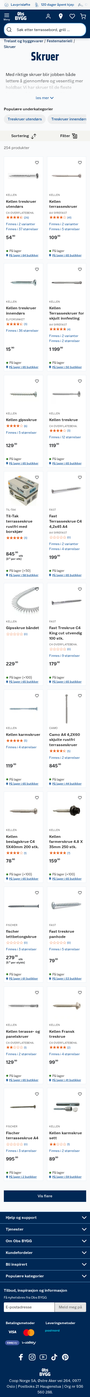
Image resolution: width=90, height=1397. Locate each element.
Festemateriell (59, 41)
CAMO (53, 728)
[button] (45, 1196)
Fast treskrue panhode (61, 934)
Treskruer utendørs (25, 119)
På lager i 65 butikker (67, 255)
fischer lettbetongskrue (21, 934)
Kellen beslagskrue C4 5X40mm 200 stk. (22, 841)
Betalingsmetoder (20, 1323)
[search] (9, 29)
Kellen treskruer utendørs (21, 204)
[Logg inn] (48, 16)
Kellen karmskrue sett (65, 1135)
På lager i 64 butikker (23, 255)
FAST (52, 509)
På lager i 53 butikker (67, 978)
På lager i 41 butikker (66, 1080)
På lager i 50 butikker (67, 367)
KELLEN (11, 195)
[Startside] (27, 16)
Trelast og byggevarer (23, 41)
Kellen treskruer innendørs (21, 311)
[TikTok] (54, 1357)
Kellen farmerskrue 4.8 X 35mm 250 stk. (66, 841)
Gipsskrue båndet (22, 628)
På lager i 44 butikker (67, 783)
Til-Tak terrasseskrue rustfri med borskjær (19, 524)
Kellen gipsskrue (21, 419)
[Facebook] (21, 1357)
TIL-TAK (11, 509)
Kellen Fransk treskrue (61, 1034)
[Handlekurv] (83, 16)
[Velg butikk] (60, 16)
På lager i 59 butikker (67, 1176)
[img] (23, 217)
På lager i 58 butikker (23, 575)
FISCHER (12, 925)
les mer (42, 98)
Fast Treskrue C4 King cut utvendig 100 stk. (65, 633)
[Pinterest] (65, 1357)
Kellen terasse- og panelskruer (23, 1034)
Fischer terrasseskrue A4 (22, 1135)
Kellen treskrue (63, 419)
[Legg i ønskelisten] (37, 163)
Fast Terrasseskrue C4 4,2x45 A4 (65, 521)
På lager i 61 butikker (23, 978)
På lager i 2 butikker (23, 1176)
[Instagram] (32, 1357)
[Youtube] (43, 1357)
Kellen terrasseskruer (63, 204)
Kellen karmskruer (23, 734)
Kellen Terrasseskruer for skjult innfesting (66, 313)
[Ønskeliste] (72, 16)
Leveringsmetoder (60, 1323)
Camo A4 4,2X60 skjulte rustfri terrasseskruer (64, 739)
